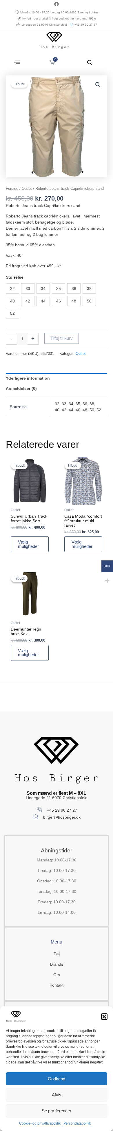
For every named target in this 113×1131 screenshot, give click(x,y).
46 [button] (58, 301)
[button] (104, 1017)
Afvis (56, 1094)
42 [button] (27, 301)
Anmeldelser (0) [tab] (21, 388)
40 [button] (12, 301)
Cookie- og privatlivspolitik (40, 1123)
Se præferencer (56, 1110)
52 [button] (12, 313)
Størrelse (14, 277)
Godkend (56, 1078)
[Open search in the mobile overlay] (90, 62)
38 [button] (89, 288)
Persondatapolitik (77, 1123)
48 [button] (74, 301)
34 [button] (43, 288)
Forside (12, 188)
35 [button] (58, 288)
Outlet (27, 188)
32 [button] (12, 288)
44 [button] (43, 301)
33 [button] (27, 288)
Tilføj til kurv (61, 338)
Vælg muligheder (28, 544)
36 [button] (74, 288)
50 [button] (89, 301)
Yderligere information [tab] (28, 378)
